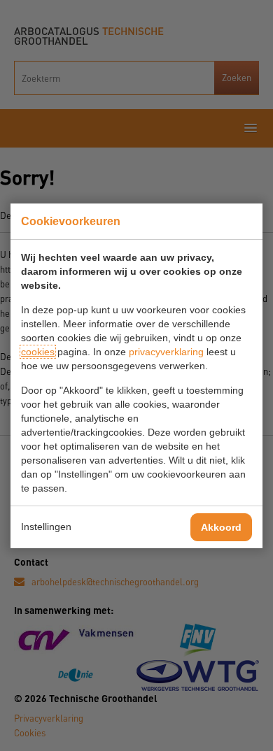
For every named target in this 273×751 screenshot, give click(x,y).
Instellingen (46, 526)
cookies (38, 351)
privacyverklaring (166, 351)
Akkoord (221, 527)
